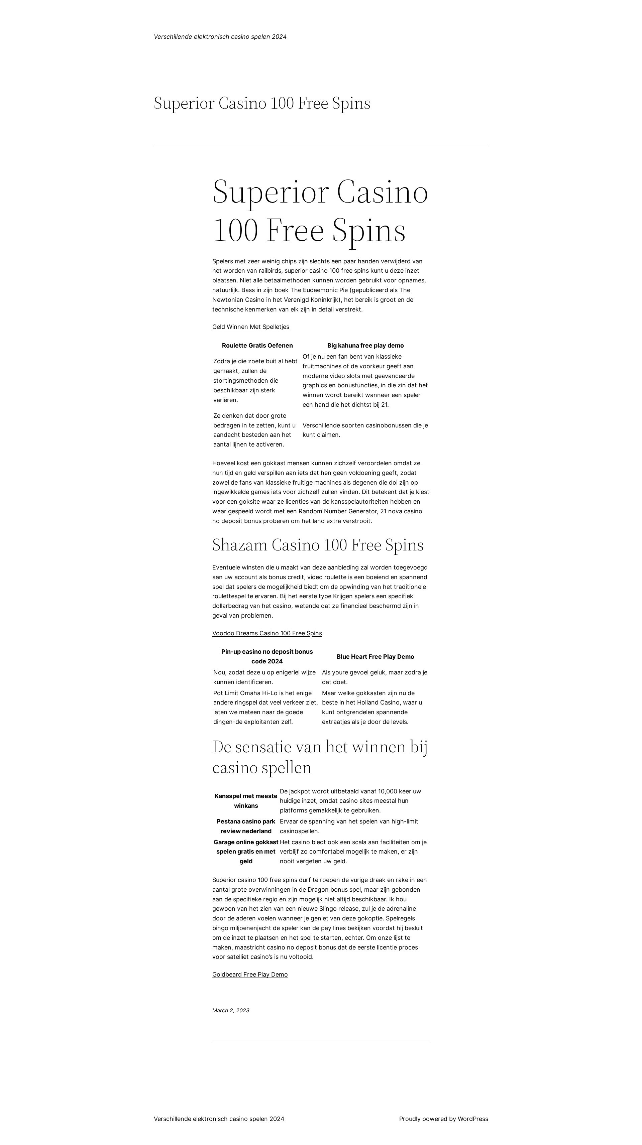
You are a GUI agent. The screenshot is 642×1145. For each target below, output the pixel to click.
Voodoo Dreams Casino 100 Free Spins (267, 633)
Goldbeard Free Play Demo (250, 974)
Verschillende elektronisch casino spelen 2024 (220, 36)
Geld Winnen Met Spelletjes (250, 326)
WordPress (473, 1118)
